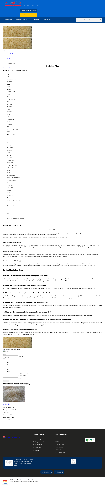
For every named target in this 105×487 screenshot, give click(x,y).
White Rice (6, 404)
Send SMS (60, 472)
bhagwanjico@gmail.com (13, 437)
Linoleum (58, 450)
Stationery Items (60, 452)
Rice (8, 61)
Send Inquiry (29, 15)
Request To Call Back (9, 55)
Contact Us (46, 19)
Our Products (35, 19)
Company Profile (21, 19)
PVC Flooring (59, 447)
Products (9, 59)
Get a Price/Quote (8, 68)
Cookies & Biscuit (60, 439)
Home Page (8, 19)
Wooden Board (60, 444)
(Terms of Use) (31, 480)
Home (8, 57)
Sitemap (37, 450)
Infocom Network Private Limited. (30, 481)
